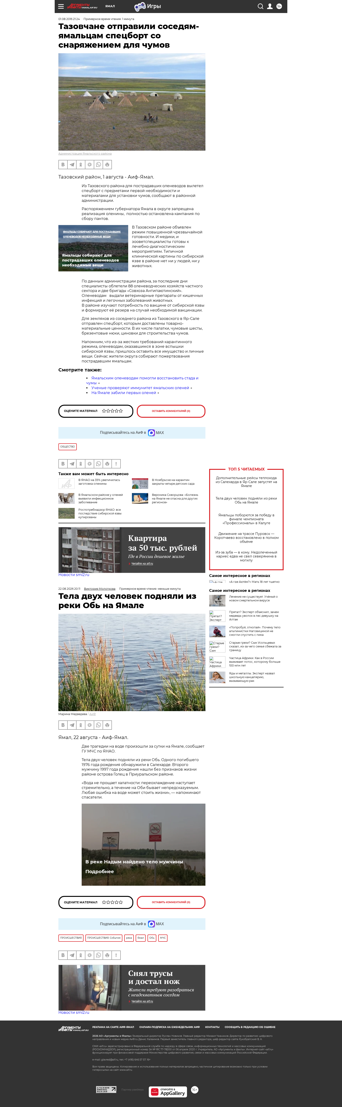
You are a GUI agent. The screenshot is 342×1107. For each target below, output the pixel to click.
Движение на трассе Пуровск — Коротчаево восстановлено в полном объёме (246, 538)
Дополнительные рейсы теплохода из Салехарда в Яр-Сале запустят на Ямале (246, 482)
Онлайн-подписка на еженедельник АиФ (169, 1027)
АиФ (92, 714)
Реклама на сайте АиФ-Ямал (113, 1027)
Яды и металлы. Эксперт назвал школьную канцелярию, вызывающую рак (252, 677)
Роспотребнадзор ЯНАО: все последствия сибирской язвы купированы (99, 513)
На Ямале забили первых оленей (123, 393)
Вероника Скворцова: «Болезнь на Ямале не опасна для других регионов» (175, 498)
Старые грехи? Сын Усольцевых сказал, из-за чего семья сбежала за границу (255, 646)
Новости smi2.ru (73, 575)
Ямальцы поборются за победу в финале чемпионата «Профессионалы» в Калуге (246, 519)
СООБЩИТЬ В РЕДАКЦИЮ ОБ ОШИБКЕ (250, 1027)
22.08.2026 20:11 (69, 588)
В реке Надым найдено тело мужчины (134, 862)
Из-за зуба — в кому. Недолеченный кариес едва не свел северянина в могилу (246, 556)
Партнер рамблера (132, 1089)
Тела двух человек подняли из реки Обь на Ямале (246, 500)
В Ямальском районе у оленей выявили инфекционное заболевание (100, 498)
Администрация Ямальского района (85, 153)
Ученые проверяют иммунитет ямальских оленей (140, 388)
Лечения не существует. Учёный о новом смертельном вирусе (253, 598)
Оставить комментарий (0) (171, 411)
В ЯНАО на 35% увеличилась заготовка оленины (99, 481)
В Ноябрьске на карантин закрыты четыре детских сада (173, 481)
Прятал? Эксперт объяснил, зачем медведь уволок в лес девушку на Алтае (254, 615)
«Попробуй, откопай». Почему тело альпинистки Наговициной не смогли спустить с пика (255, 631)
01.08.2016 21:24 (69, 19)
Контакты (212, 1027)
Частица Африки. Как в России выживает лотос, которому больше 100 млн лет (254, 661)
